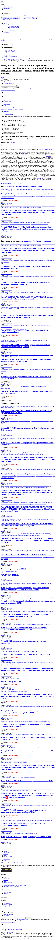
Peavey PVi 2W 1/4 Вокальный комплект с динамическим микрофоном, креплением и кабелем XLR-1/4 (23, 811)
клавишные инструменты (37, 920)
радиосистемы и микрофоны (8, 922)
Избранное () (9, 52)
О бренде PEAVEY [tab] (8, 114)
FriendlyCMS (10, 932)
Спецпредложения (14, 27)
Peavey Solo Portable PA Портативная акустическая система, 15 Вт (27, 781)
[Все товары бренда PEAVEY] (1, 145)
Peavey (20, 116)
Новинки (11, 30)
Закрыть (3, 40)
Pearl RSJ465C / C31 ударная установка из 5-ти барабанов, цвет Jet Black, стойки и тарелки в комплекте (27, 316)
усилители (43, 149)
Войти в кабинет (10, 50)
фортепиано (47, 920)
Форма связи (7, 859)
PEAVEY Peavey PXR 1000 (11, 682)
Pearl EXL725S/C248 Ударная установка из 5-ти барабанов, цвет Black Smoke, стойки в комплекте (26, 283)
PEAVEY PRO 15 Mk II (10, 575)
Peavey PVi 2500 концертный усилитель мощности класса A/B (25, 654)
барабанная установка (7, 101)
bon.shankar (6, 915)
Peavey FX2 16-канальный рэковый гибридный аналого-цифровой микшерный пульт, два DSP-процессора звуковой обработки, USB (27, 669)
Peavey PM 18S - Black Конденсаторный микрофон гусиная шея (26, 837)
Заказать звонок (7, 8)
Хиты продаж (12, 28)
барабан (5, 105)
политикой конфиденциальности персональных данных (36, 88)
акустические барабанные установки (36, 241)
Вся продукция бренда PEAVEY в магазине (11, 183)
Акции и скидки (8, 882)
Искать (2, 4)
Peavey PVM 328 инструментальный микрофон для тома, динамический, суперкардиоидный (23, 824)
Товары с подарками (14, 26)
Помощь (6, 893)
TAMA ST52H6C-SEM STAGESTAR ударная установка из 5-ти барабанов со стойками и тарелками (25, 346)
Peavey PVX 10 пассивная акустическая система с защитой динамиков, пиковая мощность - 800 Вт (24, 629)
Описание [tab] (6, 111)
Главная (5, 851)
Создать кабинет (10, 51)
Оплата (5, 855)
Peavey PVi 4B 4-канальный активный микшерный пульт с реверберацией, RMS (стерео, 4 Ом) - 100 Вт (24, 712)
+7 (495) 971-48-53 (5, 19)
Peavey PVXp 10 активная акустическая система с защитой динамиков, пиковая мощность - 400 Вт (24, 615)
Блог (5, 860)
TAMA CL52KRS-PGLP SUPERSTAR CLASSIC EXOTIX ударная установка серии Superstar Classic (26, 360)
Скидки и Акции (8, 856)
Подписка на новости (6, 918)
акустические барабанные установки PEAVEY (25, 186)
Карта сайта (6, 894)
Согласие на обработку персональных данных (15, 885)
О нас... (5, 877)
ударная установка (7, 104)
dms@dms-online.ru (8, 914)
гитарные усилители (43, 178)
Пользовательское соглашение (11, 886)
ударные (5, 102)
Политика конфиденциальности (11, 884)
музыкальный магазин (24, 919)
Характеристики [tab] (8, 112)
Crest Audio (48, 156)
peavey (5, 100)
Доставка (6, 854)
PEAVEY (13, 142)
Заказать (17, 87)
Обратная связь (7, 892)
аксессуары (31, 150)
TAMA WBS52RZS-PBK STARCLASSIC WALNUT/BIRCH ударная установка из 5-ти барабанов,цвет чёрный (27, 298)
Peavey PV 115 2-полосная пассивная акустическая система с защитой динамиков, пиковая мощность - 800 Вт (25, 589)
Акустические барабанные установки (22, 107)
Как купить (6, 852)
